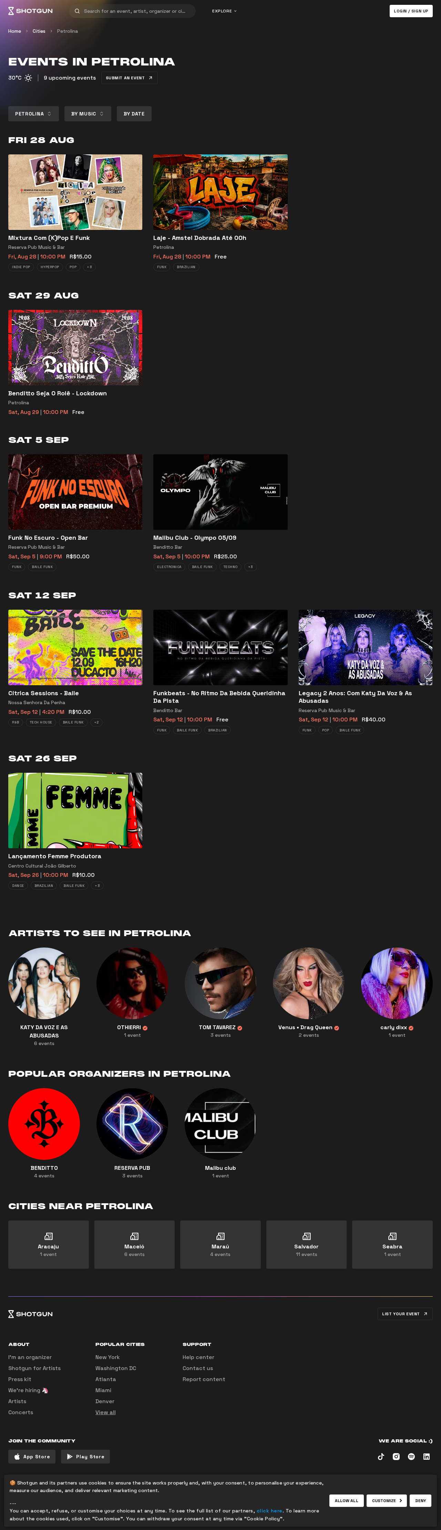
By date (134, 114)
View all (105, 1412)
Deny (420, 1500)
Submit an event (125, 78)
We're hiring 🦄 (28, 1390)
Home (14, 31)
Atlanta (105, 1379)
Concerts (20, 1412)
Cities (39, 31)
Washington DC (115, 1368)
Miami (103, 1390)
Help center (198, 1357)
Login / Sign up (411, 11)
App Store (36, 1456)
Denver (104, 1401)
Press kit (19, 1379)
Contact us (198, 1368)
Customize (384, 1500)
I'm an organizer (30, 1357)
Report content (204, 1379)
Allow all (346, 1500)
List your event (401, 1314)
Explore (222, 11)
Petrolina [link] (67, 31)
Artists (17, 1401)
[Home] (30, 11)
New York (107, 1357)
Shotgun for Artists (34, 1368)
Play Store (90, 1456)
